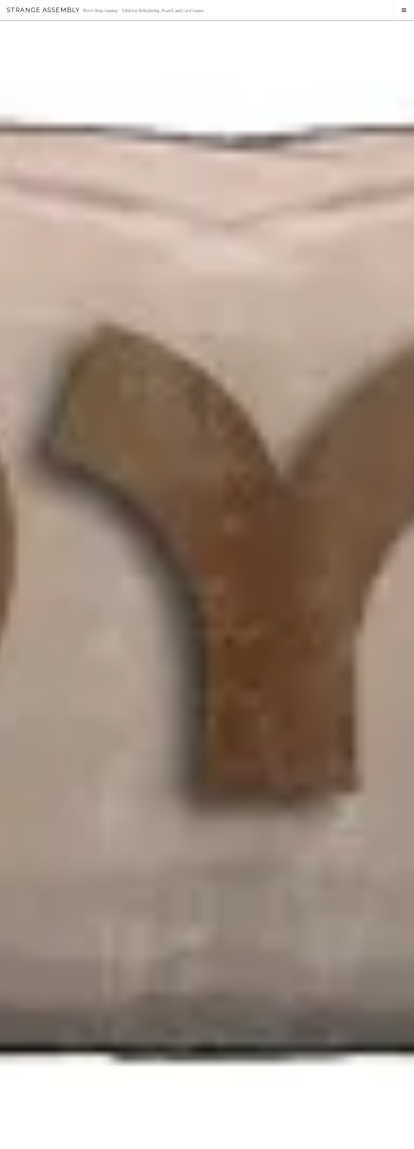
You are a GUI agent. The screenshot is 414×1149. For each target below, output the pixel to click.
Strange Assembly (43, 10)
